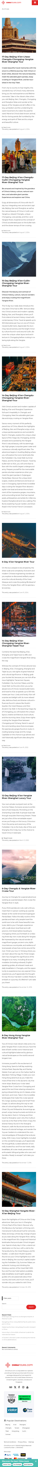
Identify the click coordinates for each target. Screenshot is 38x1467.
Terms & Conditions (10, 1442)
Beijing (7, 1424)
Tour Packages (17, 1464)
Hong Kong (15, 1431)
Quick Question (28, 1464)
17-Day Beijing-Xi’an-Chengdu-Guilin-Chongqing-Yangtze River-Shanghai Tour (18, 180)
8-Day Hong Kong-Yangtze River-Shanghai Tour (16, 1036)
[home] (11, 3)
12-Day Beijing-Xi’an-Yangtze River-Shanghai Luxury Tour (17, 796)
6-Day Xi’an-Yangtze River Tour (18, 562)
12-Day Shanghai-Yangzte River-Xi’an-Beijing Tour (18, 1212)
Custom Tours (7, 1464)
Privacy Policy (22, 1442)
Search (4, 1303)
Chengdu (8, 1428)
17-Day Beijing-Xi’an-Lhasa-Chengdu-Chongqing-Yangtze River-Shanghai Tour (17, 59)
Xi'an (14, 1424)
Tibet (7, 1431)
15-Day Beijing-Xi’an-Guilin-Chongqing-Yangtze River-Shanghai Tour (16, 283)
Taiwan (17, 1428)
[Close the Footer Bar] (36, 1461)
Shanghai (23, 1424)
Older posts (7, 1298)
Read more (6, 127)
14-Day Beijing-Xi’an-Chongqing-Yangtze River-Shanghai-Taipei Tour (16, 643)
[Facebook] (19, 1387)
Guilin (24, 1431)
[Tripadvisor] (11, 1387)
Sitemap (31, 1442)
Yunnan (8, 1434)
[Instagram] (23, 1387)
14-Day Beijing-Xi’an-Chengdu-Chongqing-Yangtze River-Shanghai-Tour (18, 398)
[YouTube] (27, 1387)
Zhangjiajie (26, 1428)
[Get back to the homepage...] (19, 1365)
